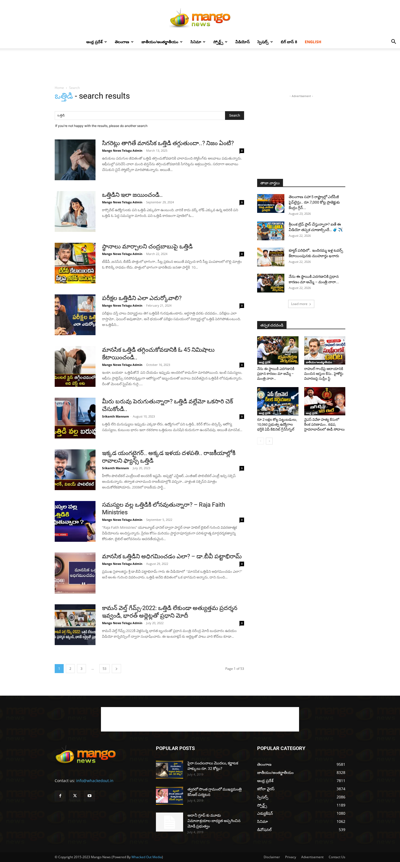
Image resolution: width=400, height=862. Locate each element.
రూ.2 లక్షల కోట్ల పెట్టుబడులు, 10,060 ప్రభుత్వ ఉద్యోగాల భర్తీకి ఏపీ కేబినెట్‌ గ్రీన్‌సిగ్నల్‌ (277, 424)
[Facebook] (60, 796)
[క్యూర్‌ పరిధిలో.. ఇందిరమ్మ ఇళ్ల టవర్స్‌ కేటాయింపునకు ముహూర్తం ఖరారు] (270, 257)
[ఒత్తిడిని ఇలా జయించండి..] (75, 211)
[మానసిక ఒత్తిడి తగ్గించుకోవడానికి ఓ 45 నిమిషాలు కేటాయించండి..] (75, 366)
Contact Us (337, 857)
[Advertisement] (200, 67)
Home (59, 87)
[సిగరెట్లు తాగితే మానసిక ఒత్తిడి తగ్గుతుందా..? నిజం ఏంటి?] (75, 159)
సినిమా (195, 41)
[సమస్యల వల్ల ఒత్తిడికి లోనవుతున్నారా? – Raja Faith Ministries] (75, 521)
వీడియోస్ (242, 41)
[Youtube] (89, 796)
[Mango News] (200, 18)
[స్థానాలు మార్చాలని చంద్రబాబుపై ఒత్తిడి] (75, 263)
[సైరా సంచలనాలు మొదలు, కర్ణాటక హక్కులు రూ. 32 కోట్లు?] (169, 769)
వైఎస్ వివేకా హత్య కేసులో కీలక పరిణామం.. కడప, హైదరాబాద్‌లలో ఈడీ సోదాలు (324, 424)
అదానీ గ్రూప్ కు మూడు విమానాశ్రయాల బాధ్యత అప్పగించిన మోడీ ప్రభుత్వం (214, 820)
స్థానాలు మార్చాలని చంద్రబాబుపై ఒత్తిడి (147, 246)
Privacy (290, 857)
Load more (299, 303)
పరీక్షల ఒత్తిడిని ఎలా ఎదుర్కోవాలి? (141, 298)
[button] (393, 42)
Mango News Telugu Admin (122, 150)
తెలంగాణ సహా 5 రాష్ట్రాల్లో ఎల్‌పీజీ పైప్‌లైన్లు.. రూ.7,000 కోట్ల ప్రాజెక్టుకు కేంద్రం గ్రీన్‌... (314, 202)
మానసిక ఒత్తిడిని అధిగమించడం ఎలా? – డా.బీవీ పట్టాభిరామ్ (172, 556)
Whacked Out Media (146, 857)
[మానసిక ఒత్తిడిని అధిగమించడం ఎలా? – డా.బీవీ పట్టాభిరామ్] (75, 573)
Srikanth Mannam (115, 416)
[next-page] (116, 668)
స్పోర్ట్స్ (218, 41)
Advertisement (312, 857)
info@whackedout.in (94, 780)
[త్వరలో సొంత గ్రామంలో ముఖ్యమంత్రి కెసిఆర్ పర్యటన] (169, 795)
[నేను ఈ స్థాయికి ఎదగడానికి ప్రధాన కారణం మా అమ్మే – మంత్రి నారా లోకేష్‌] (270, 283)
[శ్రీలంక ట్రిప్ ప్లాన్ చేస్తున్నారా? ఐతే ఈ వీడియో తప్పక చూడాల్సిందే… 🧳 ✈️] (270, 231)
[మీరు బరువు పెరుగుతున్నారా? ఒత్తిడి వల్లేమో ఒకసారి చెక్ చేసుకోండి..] (75, 418)
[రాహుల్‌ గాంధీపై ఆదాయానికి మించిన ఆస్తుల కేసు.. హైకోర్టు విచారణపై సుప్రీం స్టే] (325, 350)
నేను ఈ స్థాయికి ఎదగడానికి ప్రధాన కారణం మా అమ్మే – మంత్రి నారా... (275, 374)
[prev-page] (260, 441)
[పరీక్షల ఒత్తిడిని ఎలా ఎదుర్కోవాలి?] (75, 314)
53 (104, 668)
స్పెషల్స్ (263, 41)
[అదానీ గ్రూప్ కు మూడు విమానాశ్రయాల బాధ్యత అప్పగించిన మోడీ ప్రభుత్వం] (169, 822)
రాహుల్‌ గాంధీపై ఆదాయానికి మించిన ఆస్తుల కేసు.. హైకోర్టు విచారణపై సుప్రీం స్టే (323, 374)
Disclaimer (272, 857)
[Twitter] (74, 796)
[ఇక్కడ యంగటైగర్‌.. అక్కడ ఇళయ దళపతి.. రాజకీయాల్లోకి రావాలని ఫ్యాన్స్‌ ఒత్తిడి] (75, 469)
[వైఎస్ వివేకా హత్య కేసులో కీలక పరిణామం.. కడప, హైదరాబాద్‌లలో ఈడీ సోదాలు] (325, 401)
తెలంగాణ (122, 41)
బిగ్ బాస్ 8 (289, 41)
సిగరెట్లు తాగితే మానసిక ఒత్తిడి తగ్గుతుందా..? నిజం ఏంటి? (168, 143)
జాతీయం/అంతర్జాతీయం (159, 41)
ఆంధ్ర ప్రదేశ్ (94, 41)
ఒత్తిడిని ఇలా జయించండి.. (132, 194)
